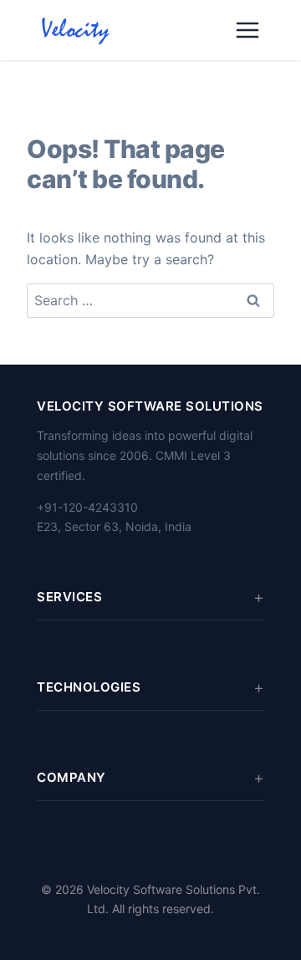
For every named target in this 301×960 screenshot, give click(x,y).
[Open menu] (247, 30)
